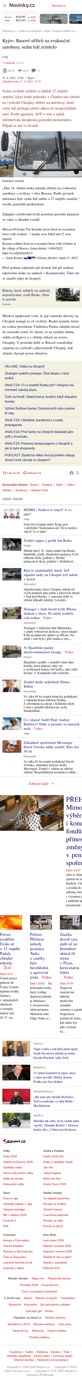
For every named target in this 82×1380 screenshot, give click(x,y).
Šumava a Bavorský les (18, 1251)
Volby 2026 (10, 1156)
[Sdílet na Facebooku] (72, 473)
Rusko (34, 484)
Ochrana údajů (62, 1355)
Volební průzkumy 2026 (18, 1161)
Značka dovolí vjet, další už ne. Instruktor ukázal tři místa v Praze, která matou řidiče (69, 953)
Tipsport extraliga (14, 1209)
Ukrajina (47, 484)
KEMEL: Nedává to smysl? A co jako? (48, 511)
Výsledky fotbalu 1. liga (17, 1203)
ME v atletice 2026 (14, 1215)
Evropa (6, 304)
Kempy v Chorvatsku (16, 1240)
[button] (41, 154)
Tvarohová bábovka (55, 1215)
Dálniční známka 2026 (57, 1245)
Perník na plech (53, 1226)
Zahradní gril (33, 1311)
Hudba (27, 545)
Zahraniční (30, 584)
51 (38, 71)
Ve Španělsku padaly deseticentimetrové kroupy (42, 649)
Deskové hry (20, 1330)
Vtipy (26, 519)
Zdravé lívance (52, 1209)
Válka (70, 484)
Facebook (15, 1351)
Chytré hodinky (56, 1330)
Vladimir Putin (39, 490)
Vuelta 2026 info (53, 1156)
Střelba (6, 490)
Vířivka (49, 1311)
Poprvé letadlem (13, 1245)
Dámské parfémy (44, 1324)
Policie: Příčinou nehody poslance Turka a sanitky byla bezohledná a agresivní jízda (39, 956)
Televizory (38, 1330)
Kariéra (55, 1351)
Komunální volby (13, 1184)
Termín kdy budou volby (18, 1173)
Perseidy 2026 (29, 1284)
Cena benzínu (50, 1284)
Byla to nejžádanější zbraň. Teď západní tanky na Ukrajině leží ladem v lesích (51, 574)
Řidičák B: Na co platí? (57, 1257)
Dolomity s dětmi (13, 1268)
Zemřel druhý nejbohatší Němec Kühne (47, 684)
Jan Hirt (48, 1167)
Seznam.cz (59, 5)
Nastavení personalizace (52, 1359)
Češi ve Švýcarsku (14, 1257)
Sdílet (25, 70)
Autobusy (21, 490)
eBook (11, 70)
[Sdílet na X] (78, 473)
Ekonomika (30, 691)
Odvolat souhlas (24, 1359)
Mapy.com (38, 1278)
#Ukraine (19, 229)
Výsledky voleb (12, 1167)
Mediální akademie (19, 1355)
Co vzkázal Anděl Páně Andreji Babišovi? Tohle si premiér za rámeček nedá (52, 724)
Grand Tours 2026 (54, 1184)
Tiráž (66, 1351)
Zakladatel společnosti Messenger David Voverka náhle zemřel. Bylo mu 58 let (51, 747)
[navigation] (5, 5)
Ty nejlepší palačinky (56, 1198)
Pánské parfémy (39, 1337)
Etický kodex (42, 1355)
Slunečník (15, 1304)
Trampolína (68, 1298)
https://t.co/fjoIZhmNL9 (17, 253)
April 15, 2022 (68, 258)
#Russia (7, 229)
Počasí (27, 657)
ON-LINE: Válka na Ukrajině (25, 366)
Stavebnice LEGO (19, 1324)
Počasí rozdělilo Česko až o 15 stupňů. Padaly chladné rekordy (10, 949)
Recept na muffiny (54, 1203)
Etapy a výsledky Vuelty (58, 1161)
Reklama (42, 1351)
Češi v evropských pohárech (39, 1291)
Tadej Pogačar (52, 1173)
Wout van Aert (52, 1178)
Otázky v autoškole (55, 1262)
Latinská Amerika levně (17, 1262)
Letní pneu (64, 1324)
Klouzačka (30, 1304)
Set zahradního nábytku (55, 1304)
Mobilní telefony (55, 1317)
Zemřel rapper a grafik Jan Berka (48, 540)
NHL (6, 1226)
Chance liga (10, 1198)
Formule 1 (9, 1220)
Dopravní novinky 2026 (57, 1251)
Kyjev (59, 484)
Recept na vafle (53, 1220)
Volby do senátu (13, 1178)
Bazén (28, 1298)
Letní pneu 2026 (53, 1240)
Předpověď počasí (59, 1278)
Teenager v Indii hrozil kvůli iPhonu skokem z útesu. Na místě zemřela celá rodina (50, 613)
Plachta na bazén (46, 1298)
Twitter (29, 1351)
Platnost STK (51, 1268)
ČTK (5, 57)
